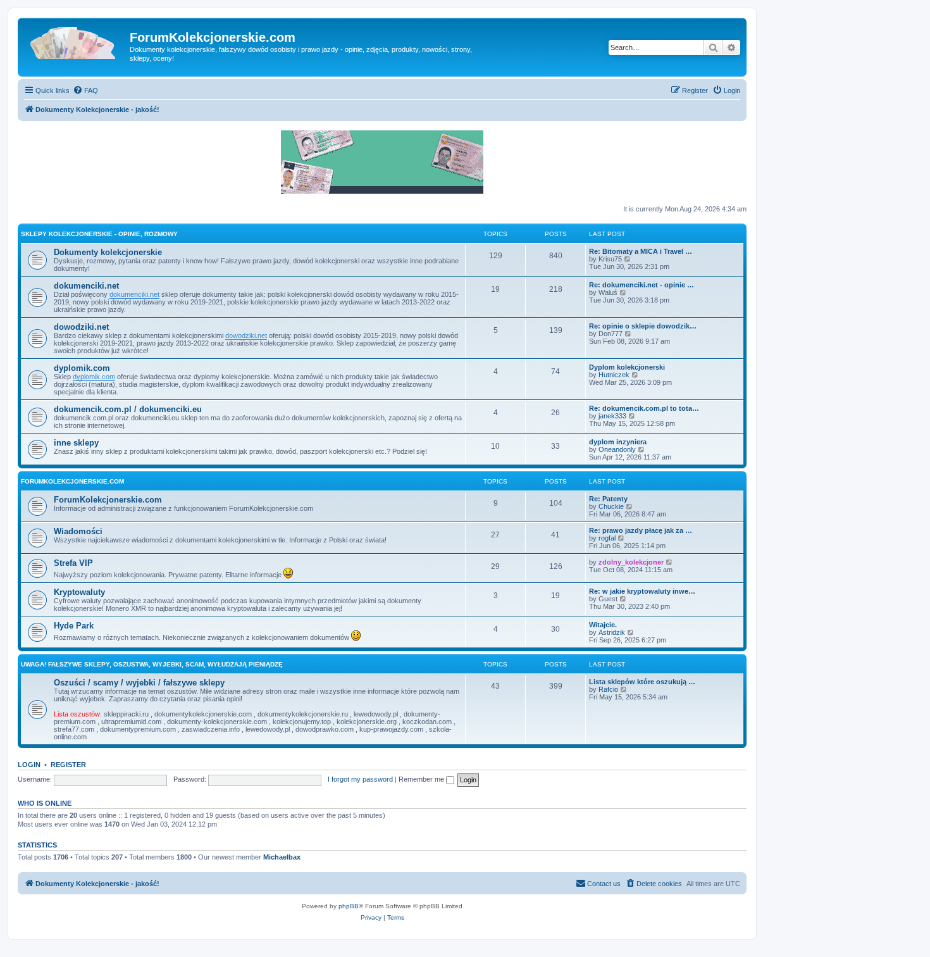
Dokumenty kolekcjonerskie (108, 252)
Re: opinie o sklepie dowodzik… (643, 326)
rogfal (607, 538)
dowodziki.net (81, 327)
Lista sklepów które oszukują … (642, 681)
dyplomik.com (82, 368)
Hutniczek (613, 374)
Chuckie (611, 506)
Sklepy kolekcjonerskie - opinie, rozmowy (99, 233)
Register (68, 764)
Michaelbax (282, 857)
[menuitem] (85, 90)
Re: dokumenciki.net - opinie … (641, 285)
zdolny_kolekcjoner (631, 562)
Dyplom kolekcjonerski (627, 367)
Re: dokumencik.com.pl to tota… (644, 408)
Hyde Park (74, 625)
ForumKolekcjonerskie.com (72, 481)
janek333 (612, 416)
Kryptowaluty (79, 592)
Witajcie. (603, 625)
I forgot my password (360, 779)
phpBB (348, 906)
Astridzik (611, 632)
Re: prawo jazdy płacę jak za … (640, 530)
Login (29, 764)
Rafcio (608, 689)
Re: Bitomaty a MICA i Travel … (640, 251)
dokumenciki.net (86, 286)
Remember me (422, 779)
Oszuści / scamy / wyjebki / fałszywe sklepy (139, 682)
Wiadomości (78, 531)
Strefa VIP (73, 563)
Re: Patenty (608, 499)
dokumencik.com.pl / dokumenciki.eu (128, 409)
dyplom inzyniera (618, 442)
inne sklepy (76, 442)
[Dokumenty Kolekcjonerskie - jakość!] (75, 41)
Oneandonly (617, 449)
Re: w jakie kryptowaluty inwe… (642, 591)
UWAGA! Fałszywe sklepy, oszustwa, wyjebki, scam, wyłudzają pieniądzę (152, 664)
